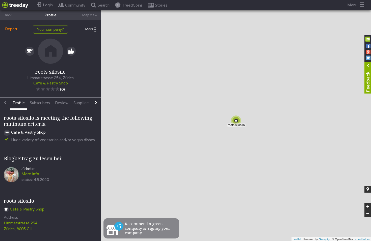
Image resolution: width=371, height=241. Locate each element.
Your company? (50, 29)
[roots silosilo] (237, 121)
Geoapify (324, 239)
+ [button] (367, 207)
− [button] (368, 213)
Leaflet (297, 239)
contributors (362, 239)
